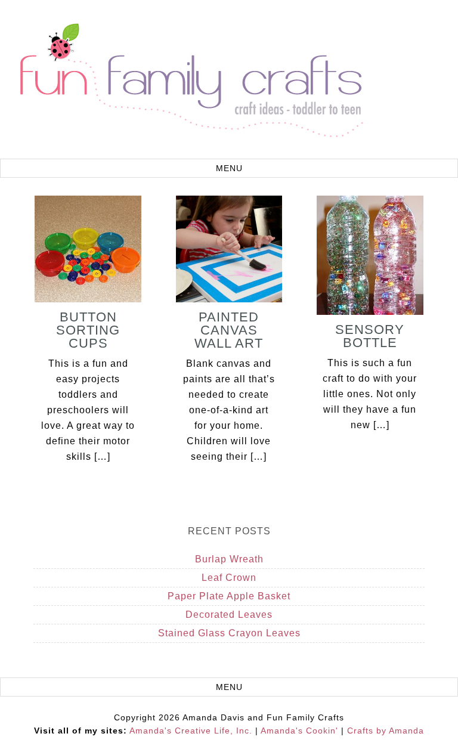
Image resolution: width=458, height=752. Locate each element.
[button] (229, 168)
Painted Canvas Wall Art (228, 330)
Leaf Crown (229, 577)
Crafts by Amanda (385, 730)
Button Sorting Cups (88, 330)
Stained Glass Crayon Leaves (229, 633)
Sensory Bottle (369, 336)
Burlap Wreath (229, 559)
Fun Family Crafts (190, 81)
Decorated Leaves (229, 614)
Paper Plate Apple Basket (229, 596)
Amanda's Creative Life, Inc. (190, 730)
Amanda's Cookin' (299, 730)
